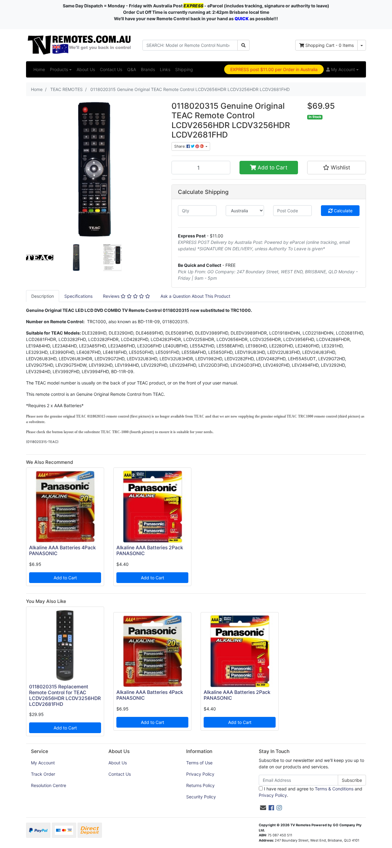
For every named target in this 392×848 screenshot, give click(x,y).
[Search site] (243, 45)
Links (165, 69)
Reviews (112, 296)
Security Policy (201, 796)
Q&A (131, 69)
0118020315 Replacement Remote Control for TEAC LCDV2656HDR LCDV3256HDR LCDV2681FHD (65, 695)
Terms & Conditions (334, 788)
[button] (342, 69)
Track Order (43, 774)
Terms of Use (199, 762)
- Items (329, 45)
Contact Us (111, 69)
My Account (43, 762)
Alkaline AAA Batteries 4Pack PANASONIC (62, 550)
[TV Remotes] (79, 44)
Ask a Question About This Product (195, 296)
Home (39, 69)
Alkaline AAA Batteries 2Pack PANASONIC (149, 550)
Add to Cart (271, 167)
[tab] (42, 296)
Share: (180, 146)
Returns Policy (200, 785)
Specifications (78, 296)
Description (42, 296)
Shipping (184, 69)
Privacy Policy (200, 774)
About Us (86, 69)
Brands (148, 69)
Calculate (342, 210)
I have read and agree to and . (310, 792)
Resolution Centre (48, 785)
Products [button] (59, 69)
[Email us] (263, 808)
